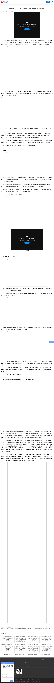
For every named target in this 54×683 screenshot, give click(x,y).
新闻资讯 (43, 659)
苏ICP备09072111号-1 (36, 681)
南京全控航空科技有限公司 (25, 681)
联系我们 (48, 1)
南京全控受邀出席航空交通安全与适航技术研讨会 (10, 644)
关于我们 (9, 659)
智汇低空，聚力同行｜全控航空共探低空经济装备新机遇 (38, 644)
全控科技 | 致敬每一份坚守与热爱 (7, 654)
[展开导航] (52, 2)
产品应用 (26, 659)
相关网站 (26, 662)
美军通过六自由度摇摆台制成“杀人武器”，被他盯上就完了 (36, 628)
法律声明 (37, 679)
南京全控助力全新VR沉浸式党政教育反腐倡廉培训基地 (18, 628)
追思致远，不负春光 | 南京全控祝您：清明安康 (23, 654)
